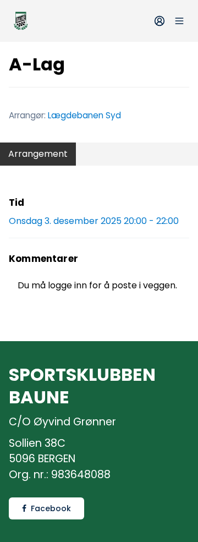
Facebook (51, 508)
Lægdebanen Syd (84, 115)
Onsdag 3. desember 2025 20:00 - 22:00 (94, 221)
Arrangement (38, 153)
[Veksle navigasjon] (179, 21)
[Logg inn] (159, 21)
